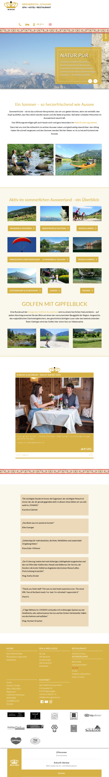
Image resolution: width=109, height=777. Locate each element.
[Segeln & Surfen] (87, 244)
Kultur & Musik (78, 677)
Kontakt (10, 704)
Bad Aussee (76, 661)
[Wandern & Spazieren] (21, 213)
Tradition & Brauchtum (81, 674)
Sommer (75, 668)
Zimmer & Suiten (13, 685)
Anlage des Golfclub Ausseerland (43, 312)
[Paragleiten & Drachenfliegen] (21, 244)
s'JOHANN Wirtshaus (15, 695)
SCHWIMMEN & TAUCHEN (53, 259)
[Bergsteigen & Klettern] (54, 213)
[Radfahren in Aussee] (87, 213)
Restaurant (79, 648)
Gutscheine (11, 660)
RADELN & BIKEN (86, 228)
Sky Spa (42, 654)
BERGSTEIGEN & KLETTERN (54, 228)
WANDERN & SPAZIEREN (21, 228)
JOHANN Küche (78, 654)
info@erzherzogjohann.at (49, 697)
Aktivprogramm (45, 663)
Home (10, 648)
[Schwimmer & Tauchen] (54, 244)
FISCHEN (86, 290)
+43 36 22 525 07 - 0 (47, 694)
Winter (75, 671)
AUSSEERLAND (80, 656)
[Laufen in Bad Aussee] (54, 275)
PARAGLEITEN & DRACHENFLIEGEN (25, 259)
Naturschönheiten (79, 665)
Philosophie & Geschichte (17, 657)
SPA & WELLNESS (48, 648)
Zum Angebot (22, 455)
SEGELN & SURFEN (86, 259)
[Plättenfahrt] (21, 275)
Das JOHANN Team (14, 654)
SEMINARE (11, 698)
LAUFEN (53, 290)
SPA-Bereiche (44, 657)
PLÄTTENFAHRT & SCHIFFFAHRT (24, 290)
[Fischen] (87, 275)
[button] (90, 81)
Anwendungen (45, 660)
